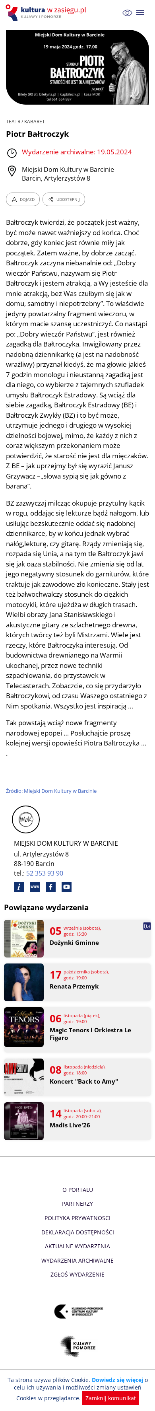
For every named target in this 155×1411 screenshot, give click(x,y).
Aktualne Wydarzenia (77, 1246)
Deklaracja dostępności (77, 1232)
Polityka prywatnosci (77, 1218)
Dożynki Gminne (74, 942)
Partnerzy (77, 1203)
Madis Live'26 (70, 1125)
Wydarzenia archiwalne (77, 1260)
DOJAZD (27, 199)
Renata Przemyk (74, 986)
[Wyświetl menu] (140, 12)
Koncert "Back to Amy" (84, 1081)
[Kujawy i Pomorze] (78, 1346)
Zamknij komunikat (110, 1398)
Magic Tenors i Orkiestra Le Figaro (90, 1034)
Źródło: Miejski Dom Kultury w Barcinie (51, 790)
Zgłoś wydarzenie (77, 1274)
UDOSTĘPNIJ (68, 199)
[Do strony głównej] (47, 12)
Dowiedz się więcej (117, 1380)
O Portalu (77, 1189)
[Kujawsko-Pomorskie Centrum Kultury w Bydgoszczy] (77, 1311)
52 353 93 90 (44, 873)
